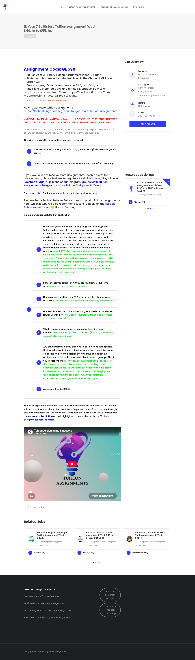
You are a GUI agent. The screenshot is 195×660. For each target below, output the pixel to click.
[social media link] (168, 651)
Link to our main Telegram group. (41, 596)
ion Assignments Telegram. (81, 185)
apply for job (148, 124)
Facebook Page (34, 182)
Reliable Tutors (90, 178)
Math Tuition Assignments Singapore (44, 603)
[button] (62, 7)
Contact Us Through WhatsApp (110, 610)
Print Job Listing (36, 507)
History (39, 193)
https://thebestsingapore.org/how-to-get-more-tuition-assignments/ (71, 111)
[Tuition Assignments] (5, 6)
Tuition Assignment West (151, 95)
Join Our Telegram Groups (110, 595)
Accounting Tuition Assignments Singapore (47, 610)
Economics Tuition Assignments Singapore (47, 617)
